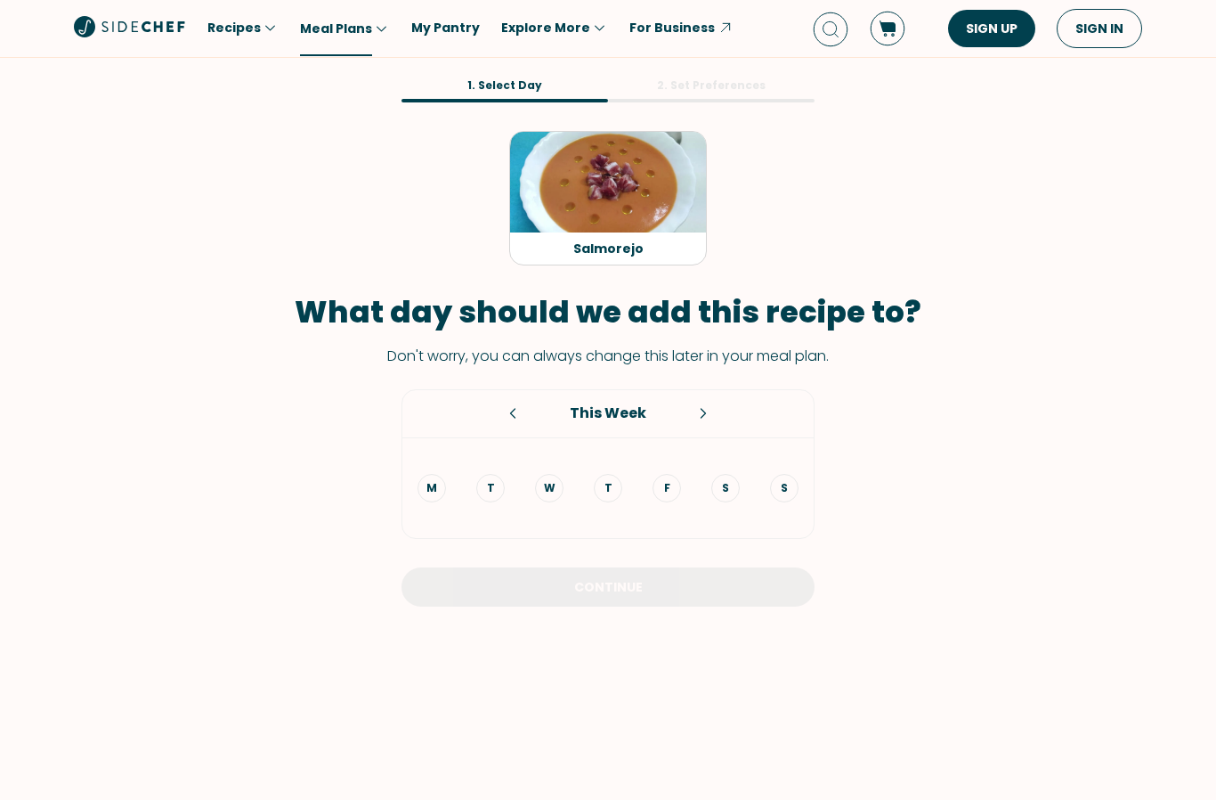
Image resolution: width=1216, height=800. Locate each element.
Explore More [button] (545, 28)
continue (608, 587)
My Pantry (445, 28)
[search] (830, 29)
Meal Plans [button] (336, 28)
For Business (672, 28)
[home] (130, 26)
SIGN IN (1099, 28)
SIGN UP (991, 28)
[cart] (887, 28)
